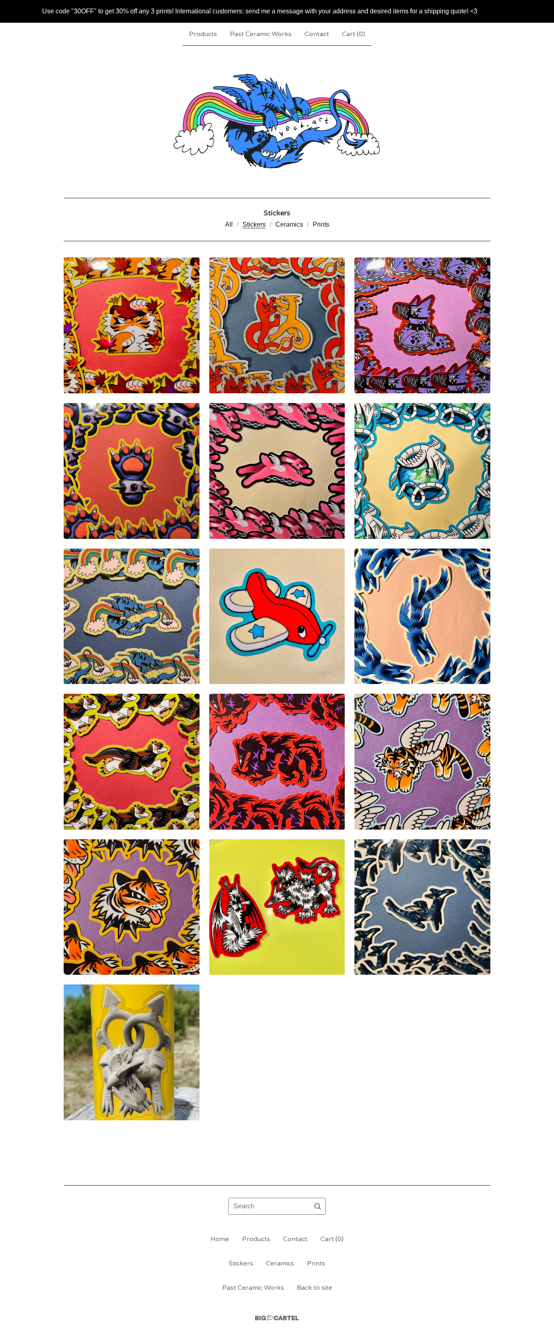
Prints (321, 224)
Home (219, 1239)
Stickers (254, 224)
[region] (277, 11)
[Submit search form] (317, 1206)
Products (203, 34)
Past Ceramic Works (261, 34)
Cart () (353, 34)
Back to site (314, 1288)
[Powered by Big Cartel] (277, 1318)
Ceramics (289, 224)
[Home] (277, 121)
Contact (317, 34)
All (229, 224)
